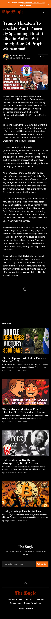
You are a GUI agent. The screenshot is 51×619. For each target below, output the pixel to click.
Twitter (29, 599)
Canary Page (15, 603)
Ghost (30, 608)
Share (42, 57)
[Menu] (47, 12)
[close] (48, 4)
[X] (25, 582)
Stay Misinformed (15, 599)
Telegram (39, 599)
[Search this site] (43, 12)
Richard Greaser (17, 55)
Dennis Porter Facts (32, 603)
